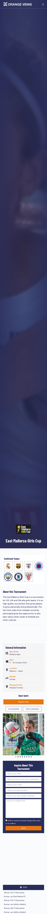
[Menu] (43, 4)
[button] (5, 734)
